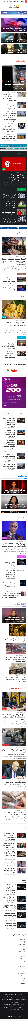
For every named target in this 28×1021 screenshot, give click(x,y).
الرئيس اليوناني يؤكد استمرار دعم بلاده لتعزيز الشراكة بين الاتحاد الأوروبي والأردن (9, 422)
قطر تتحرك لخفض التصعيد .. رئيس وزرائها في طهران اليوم (9, 281)
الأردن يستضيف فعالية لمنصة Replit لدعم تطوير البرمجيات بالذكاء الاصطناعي (9, 586)
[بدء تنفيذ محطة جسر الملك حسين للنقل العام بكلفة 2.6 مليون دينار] (21, 136)
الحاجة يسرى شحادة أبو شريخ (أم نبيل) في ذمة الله (9, 907)
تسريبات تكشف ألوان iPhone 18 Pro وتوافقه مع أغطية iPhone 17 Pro (9, 595)
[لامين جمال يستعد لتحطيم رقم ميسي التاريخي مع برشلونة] (21, 105)
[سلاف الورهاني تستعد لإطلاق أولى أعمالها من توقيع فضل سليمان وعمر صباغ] (14, 502)
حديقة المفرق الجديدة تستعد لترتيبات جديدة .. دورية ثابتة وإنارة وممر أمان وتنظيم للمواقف (15, 659)
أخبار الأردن (22, 939)
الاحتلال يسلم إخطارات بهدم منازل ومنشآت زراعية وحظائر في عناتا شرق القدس (9, 97)
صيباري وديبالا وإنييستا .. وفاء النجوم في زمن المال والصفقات (9, 221)
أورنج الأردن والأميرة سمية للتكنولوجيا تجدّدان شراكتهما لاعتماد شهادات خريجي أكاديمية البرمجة (9, 574)
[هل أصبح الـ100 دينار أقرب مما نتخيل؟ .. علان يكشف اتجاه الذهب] (17, 630)
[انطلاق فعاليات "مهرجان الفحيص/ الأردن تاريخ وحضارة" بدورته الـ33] (21, 432)
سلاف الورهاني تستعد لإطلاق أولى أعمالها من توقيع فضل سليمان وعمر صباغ (15, 506)
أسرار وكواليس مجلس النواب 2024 (15, 1009)
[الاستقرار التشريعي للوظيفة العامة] (21, 864)
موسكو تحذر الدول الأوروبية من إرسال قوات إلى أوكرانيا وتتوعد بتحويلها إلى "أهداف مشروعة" (9, 117)
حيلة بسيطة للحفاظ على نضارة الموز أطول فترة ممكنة (16, 325)
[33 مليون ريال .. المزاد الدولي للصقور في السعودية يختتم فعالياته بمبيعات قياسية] (21, 343)
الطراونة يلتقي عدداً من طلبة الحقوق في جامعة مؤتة (9, 466)
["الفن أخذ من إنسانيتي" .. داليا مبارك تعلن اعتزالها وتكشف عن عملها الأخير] (14, 487)
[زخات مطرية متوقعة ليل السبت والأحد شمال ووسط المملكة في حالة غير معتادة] (7, 38)
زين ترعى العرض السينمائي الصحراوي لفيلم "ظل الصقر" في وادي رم (9, 457)
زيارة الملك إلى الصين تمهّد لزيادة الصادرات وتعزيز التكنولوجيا (9, 845)
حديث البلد (22, 958)
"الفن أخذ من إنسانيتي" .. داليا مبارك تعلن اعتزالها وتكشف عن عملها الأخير (15, 492)
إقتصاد (23, 941)
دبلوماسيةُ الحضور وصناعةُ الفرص (16, 782)
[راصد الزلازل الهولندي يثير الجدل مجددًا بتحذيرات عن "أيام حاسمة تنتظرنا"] (21, 353)
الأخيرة (20, 413)
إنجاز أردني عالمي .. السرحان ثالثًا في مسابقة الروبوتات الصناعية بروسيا (14, 717)
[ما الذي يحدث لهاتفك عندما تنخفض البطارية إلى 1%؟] (14, 78)
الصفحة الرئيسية (20, 1004)
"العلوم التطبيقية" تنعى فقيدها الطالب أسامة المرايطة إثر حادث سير (10, 916)
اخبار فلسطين (21, 944)
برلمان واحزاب (21, 946)
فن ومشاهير (22, 971)
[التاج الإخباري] (14, 6)
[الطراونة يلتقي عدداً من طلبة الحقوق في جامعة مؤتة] (21, 466)
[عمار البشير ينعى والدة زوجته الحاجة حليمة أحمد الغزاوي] (21, 925)
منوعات (23, 983)
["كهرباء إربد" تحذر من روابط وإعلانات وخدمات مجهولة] (21, 562)
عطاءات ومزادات (21, 973)
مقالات (23, 978)
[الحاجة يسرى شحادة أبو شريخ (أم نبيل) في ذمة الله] (21, 907)
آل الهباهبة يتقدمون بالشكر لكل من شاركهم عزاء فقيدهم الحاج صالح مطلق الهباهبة (9, 889)
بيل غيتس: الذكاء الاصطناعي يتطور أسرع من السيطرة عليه (14, 545)
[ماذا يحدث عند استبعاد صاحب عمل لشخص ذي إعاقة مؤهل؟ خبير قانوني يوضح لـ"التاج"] (17, 668)
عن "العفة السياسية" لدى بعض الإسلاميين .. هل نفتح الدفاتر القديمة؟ (9, 855)
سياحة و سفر (22, 963)
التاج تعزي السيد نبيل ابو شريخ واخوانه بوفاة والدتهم (9, 899)
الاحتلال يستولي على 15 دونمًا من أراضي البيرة (14, 751)
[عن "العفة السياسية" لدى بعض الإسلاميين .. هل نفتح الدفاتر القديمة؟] (21, 854)
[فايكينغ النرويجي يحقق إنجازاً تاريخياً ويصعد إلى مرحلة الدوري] (21, 195)
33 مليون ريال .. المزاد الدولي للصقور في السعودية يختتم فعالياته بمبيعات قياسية (9, 346)
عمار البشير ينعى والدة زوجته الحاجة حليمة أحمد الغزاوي (10, 925)
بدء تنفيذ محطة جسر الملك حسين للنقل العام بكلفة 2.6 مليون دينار (9, 138)
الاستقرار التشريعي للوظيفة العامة (10, 863)
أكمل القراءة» (21, 274)
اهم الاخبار (22, 949)
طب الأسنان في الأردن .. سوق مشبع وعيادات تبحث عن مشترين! (15, 813)
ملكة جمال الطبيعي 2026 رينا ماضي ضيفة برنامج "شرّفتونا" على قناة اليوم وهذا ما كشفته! (9, 445)
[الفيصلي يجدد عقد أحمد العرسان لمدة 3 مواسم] (21, 212)
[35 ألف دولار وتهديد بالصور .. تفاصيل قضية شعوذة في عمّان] (20, 49)
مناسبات (23, 980)
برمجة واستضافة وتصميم (17, 1016)
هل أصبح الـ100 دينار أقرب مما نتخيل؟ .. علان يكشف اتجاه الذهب (15, 640)
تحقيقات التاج (22, 951)
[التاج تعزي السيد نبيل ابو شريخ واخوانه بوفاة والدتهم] (21, 899)
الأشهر (7, 413)
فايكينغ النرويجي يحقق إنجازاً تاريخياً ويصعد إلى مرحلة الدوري (9, 197)
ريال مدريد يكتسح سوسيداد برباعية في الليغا (10, 205)
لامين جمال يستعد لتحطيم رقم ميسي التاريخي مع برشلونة (10, 107)
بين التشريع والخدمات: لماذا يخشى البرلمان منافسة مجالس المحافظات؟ (9, 836)
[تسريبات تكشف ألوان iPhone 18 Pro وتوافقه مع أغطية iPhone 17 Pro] (21, 593)
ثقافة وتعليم (22, 954)
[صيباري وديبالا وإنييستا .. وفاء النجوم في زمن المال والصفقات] (21, 219)
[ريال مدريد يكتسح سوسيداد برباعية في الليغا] (22, 204)
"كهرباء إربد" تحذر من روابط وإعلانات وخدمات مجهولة (9, 564)
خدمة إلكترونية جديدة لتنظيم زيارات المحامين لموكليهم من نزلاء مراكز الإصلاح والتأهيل (9, 129)
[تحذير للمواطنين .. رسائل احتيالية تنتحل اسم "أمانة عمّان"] (14, 25)
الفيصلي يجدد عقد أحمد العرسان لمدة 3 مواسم (9, 213)
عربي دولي (22, 968)
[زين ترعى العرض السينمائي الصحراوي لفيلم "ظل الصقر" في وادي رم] (21, 456)
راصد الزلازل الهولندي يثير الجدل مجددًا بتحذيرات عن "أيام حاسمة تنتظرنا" (9, 355)
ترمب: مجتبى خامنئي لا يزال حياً (9, 289)
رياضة (23, 961)
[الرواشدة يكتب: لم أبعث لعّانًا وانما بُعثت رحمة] (21, 870)
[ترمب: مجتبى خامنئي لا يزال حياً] (21, 288)
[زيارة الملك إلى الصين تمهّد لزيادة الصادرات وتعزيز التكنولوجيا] (21, 845)
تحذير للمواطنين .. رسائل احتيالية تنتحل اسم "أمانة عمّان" (14, 29)
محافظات (22, 975)
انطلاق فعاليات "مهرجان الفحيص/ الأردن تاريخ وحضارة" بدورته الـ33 (9, 433)
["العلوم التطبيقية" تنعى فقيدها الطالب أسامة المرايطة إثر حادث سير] (21, 915)
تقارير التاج (6, 1007)
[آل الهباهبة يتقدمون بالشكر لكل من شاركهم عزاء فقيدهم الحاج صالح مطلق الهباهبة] (21, 887)
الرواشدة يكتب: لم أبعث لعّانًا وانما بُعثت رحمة (9, 870)
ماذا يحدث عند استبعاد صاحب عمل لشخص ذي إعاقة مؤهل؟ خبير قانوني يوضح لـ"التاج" (15, 679)
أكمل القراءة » (21, 189)
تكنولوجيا (23, 956)
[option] (14, 36)
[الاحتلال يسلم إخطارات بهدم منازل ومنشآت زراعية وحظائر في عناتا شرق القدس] (21, 95)
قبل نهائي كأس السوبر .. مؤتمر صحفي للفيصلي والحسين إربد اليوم (16, 177)
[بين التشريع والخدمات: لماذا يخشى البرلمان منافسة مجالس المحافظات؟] (21, 835)
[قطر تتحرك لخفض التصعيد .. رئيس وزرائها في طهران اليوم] (21, 279)
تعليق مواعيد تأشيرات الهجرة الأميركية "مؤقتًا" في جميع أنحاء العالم (14, 262)
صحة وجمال (22, 966)
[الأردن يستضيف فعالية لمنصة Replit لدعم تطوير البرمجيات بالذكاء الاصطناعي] (23, 583)
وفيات (23, 985)
